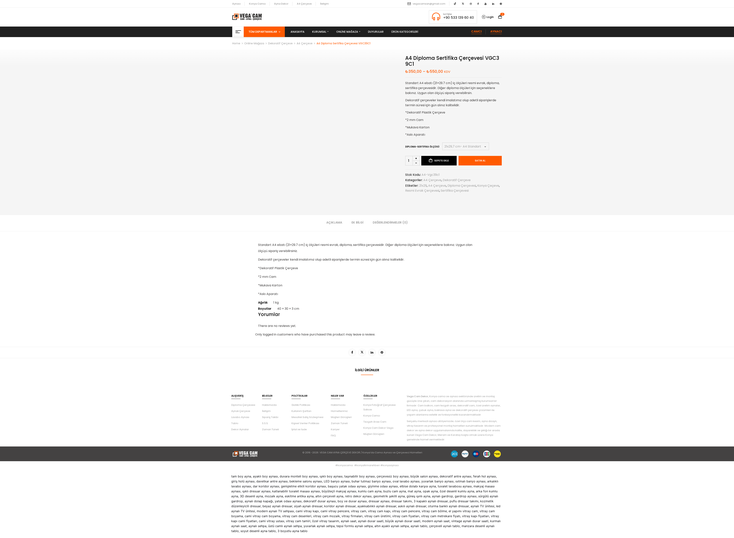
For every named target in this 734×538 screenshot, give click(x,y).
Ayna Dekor (281, 4)
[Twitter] (362, 352)
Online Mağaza (254, 43)
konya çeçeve (488, 185)
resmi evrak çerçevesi (422, 190)
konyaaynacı (391, 465)
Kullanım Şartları (301, 411)
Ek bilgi (357, 222)
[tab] (334, 223)
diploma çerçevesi (461, 185)
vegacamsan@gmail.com (429, 4)
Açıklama (334, 222)
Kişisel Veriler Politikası (305, 423)
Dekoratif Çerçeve (280, 43)
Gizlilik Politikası (300, 405)
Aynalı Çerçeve (240, 411)
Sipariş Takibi (270, 417)
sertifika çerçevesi (455, 190)
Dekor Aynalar (240, 429)
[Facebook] (352, 352)
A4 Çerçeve (304, 4)
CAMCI (476, 31)
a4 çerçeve (437, 185)
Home (236, 43)
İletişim (324, 4)
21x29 (423, 185)
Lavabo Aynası (240, 417)
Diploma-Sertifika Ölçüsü (422, 146)
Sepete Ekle (441, 160)
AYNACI (496, 31)
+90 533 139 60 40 (458, 17)
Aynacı (236, 4)
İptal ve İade (299, 429)
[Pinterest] (382, 352)
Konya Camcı (257, 4)
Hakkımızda (269, 405)
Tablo (234, 423)
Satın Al (480, 160)
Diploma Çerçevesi (243, 405)
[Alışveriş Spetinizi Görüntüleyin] (500, 17)
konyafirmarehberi (368, 465)
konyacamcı (345, 465)
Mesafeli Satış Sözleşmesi (307, 417)
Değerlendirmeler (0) (390, 222)
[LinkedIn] (372, 352)
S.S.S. (265, 423)
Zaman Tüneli (270, 429)
